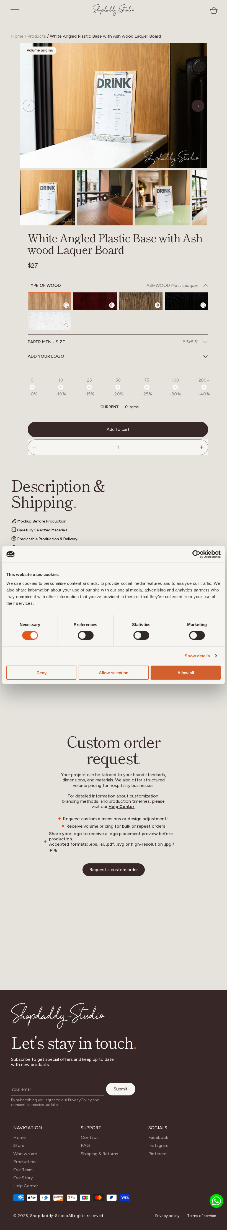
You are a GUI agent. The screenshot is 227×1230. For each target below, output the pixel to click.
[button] (15, 10)
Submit (121, 1089)
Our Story (23, 1177)
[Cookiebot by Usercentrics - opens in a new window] (196, 554)
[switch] (86, 635)
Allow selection (113, 672)
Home (17, 36)
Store (18, 1145)
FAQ (85, 1145)
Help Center (122, 806)
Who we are (25, 1153)
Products (36, 36)
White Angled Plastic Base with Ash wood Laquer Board (105, 36)
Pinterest (157, 1153)
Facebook (158, 1137)
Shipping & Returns (99, 1153)
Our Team (23, 1169)
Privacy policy (167, 1215)
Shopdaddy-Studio (49, 1215)
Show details (197, 655)
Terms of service (201, 1215)
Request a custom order (113, 869)
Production (24, 1161)
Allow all (185, 672)
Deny (42, 672)
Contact (89, 1137)
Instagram (158, 1145)
